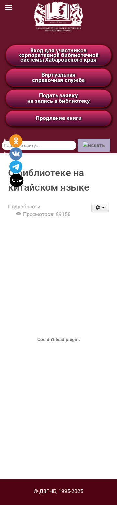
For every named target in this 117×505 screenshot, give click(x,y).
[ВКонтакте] (15, 153)
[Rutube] (16, 180)
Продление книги (59, 118)
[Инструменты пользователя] (100, 207)
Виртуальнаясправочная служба (58, 77)
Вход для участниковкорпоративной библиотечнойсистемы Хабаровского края (58, 55)
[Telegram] (15, 166)
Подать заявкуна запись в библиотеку (58, 98)
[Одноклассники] (15, 140)
